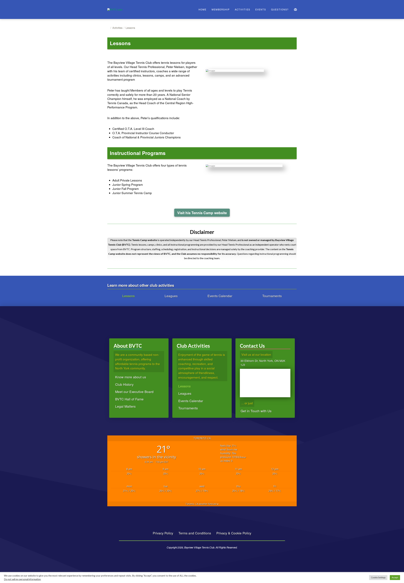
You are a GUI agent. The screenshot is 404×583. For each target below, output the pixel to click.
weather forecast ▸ (202, 503)
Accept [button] (395, 577)
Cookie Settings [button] (378, 577)
